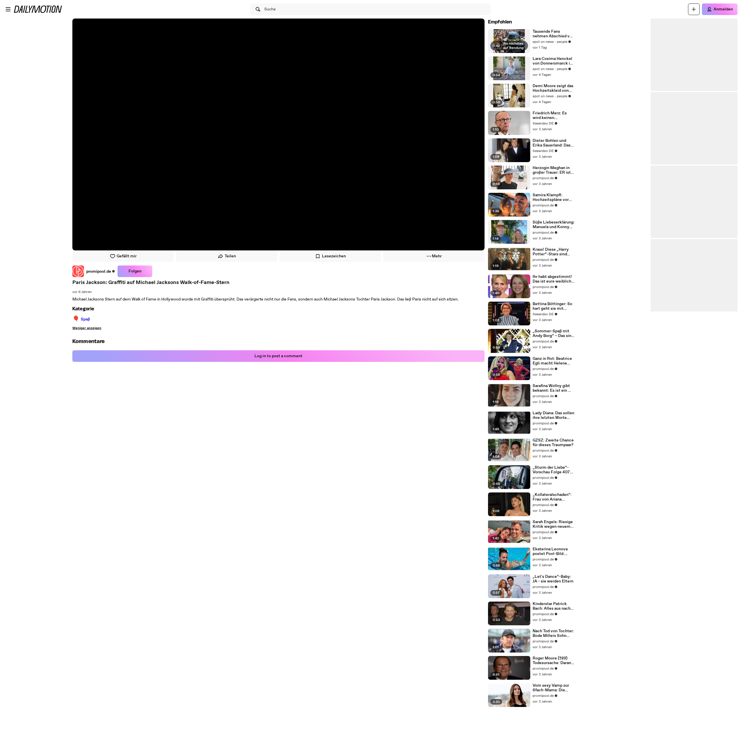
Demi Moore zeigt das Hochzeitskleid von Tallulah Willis (553, 88)
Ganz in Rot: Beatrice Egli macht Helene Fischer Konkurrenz (552, 361)
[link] (93, 271)
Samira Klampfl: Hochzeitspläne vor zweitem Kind (551, 197)
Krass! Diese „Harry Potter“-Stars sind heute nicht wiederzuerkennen (551, 251)
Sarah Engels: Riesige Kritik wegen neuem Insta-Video (553, 524)
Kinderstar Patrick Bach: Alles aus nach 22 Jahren (552, 606)
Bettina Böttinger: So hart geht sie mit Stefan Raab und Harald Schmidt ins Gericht (552, 306)
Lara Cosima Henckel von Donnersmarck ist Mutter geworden (553, 61)
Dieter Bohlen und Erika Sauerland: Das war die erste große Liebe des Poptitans (552, 143)
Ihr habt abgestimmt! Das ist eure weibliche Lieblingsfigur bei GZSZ (553, 279)
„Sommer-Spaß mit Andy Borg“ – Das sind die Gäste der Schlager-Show (553, 333)
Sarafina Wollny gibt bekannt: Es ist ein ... (552, 388)
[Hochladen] (694, 9)
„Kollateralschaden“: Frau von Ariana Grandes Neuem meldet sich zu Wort (552, 497)
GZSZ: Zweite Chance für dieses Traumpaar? (553, 442)
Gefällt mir (127, 256)
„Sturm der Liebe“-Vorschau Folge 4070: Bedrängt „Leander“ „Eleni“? (553, 469)
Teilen (230, 256)
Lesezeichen (334, 256)
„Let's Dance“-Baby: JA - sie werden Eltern (553, 579)
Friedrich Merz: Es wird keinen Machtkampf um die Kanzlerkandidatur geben (551, 115)
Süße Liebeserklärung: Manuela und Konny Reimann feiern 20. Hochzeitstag (554, 224)
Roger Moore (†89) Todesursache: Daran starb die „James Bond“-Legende (552, 660)
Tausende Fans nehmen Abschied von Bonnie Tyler (553, 34)
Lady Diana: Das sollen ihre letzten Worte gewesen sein (553, 415)
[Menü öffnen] (8, 9)
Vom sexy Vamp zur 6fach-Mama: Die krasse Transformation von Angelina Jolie (553, 687)
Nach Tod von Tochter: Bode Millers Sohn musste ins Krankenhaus (553, 633)
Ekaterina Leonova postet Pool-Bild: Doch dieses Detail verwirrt (550, 551)
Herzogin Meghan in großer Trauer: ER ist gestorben (552, 170)
